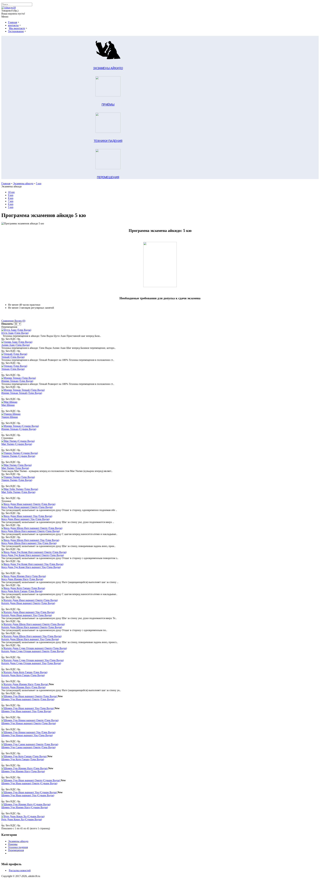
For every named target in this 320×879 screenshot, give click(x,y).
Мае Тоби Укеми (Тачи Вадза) (18, 492)
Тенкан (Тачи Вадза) (12, 369)
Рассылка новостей (20, 870)
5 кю (38, 183)
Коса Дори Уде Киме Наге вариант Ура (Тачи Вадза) (31, 567)
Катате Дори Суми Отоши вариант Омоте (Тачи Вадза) (32, 651)
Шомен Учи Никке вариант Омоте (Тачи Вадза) (28, 723)
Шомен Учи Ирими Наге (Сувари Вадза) (24, 807)
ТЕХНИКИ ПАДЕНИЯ (108, 141)
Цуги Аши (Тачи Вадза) (14, 332)
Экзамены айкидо (23, 183)
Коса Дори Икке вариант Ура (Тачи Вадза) (25, 519)
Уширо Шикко (9, 417)
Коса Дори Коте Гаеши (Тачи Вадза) (21, 591)
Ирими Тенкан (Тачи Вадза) (17, 381)
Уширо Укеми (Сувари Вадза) (18, 456)
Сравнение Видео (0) (13, 320)
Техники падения (18, 847)
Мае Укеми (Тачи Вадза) (15, 468)
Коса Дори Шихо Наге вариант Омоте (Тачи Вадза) (30, 531)
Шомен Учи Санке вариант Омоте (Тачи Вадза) (28, 747)
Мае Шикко (8, 405)
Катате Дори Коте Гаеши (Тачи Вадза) (23, 675)
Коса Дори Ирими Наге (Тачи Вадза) (22, 579)
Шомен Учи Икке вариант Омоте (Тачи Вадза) (27, 699)
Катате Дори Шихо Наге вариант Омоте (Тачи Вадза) (31, 627)
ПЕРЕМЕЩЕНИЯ (108, 177)
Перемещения (16, 850)
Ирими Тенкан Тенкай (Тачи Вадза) (21, 393)
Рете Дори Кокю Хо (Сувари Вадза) (21, 819)
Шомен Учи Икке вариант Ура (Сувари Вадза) (27, 795)
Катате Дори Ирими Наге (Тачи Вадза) (23, 687)
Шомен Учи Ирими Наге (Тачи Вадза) (23, 771)
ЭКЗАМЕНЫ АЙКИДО (108, 68)
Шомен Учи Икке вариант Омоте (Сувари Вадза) (29, 783)
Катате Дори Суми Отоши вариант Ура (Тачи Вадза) (31, 663)
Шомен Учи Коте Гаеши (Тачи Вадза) (22, 759)
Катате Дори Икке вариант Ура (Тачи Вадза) (26, 615)
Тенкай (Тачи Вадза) (12, 357)
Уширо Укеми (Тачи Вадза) (16, 480)
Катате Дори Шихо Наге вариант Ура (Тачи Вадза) (30, 639)
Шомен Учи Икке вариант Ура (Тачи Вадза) (26, 711)
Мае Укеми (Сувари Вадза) (16, 444)
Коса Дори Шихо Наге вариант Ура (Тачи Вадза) (28, 543)
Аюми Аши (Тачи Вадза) (15, 344)
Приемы (13, 844)
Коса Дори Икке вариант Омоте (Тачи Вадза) (27, 507)
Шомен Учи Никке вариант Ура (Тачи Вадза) (27, 735)
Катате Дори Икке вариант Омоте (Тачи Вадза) (28, 603)
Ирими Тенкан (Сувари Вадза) (18, 429)
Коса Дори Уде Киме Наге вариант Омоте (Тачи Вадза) (32, 555)
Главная (5, 183)
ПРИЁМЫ (108, 104)
